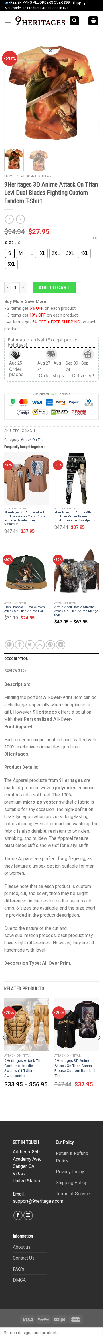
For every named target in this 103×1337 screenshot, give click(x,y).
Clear (94, 238)
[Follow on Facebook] (18, 1215)
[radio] (9, 253)
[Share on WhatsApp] (9, 644)
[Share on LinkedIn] (60, 644)
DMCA (19, 1280)
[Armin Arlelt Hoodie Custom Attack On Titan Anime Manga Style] (76, 572)
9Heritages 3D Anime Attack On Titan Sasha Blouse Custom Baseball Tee (74, 1068)
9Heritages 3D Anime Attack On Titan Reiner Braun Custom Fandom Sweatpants (74, 516)
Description (16, 659)
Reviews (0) (15, 670)
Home (9, 176)
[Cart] (93, 20)
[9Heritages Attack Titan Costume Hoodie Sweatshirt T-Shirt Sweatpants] (26, 1024)
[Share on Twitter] (30, 644)
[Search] (74, 20)
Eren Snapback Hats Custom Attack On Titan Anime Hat (24, 609)
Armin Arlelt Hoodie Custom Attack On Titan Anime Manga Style (76, 611)
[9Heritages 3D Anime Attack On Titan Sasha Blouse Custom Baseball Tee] (76, 1024)
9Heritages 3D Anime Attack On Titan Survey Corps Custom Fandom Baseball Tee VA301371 (26, 518)
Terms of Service (73, 1193)
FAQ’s (18, 1269)
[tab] (51, 659)
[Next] (89, 93)
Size (9, 243)
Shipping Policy (71, 1182)
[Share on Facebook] (19, 644)
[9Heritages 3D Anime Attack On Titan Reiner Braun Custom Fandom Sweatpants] (76, 478)
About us (22, 1247)
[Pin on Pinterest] (50, 644)
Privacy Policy (70, 1171)
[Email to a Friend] (40, 644)
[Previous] (13, 93)
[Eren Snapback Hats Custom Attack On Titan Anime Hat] (26, 572)
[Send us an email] (28, 1215)
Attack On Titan (36, 176)
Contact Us (24, 1258)
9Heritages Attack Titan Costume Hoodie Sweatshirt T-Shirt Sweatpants (24, 1068)
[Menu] (7, 21)
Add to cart (54, 287)
